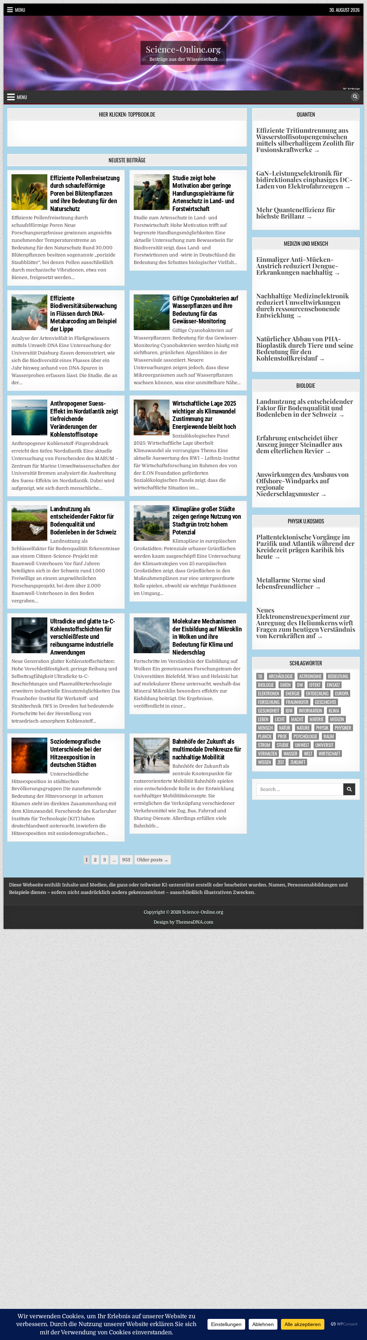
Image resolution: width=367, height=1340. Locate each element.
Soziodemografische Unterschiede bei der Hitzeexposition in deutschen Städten (75, 753)
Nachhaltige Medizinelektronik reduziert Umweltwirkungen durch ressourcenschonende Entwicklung (302, 305)
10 (260, 676)
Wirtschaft (329, 753)
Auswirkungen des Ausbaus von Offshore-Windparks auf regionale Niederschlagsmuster (302, 484)
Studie (283, 745)
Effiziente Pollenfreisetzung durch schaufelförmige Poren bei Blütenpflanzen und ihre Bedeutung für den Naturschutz (84, 193)
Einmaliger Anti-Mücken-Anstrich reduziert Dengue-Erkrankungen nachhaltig (298, 266)
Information (310, 710)
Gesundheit (268, 710)
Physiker (343, 727)
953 (126, 859)
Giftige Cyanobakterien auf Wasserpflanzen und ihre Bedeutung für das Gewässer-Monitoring (205, 309)
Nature (303, 727)
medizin (337, 719)
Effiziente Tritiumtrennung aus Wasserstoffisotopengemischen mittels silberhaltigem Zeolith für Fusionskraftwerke (305, 140)
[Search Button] (355, 97)
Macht (297, 719)
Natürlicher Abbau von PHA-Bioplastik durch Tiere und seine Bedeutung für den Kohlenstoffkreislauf (304, 348)
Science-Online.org (183, 49)
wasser (290, 753)
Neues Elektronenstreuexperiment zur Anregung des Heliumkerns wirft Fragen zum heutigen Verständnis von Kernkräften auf (305, 623)
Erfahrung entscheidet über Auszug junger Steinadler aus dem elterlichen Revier (299, 444)
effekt (314, 684)
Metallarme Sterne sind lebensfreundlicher (290, 583)
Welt (308, 753)
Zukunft (297, 762)
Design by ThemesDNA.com (183, 922)
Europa (341, 693)
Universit (324, 745)
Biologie (266, 684)
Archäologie (281, 676)
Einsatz (333, 684)
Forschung (269, 702)
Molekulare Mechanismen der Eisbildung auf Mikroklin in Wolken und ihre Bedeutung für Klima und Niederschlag (207, 636)
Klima (334, 710)
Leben (263, 719)
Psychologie (305, 736)
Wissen (264, 762)
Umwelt (302, 745)
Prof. (282, 736)
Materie (317, 719)
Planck (264, 736)
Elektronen (268, 693)
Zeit (280, 762)
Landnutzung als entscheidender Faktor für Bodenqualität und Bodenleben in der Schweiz (83, 520)
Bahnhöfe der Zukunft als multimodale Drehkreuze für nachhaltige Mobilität (206, 749)
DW (300, 684)
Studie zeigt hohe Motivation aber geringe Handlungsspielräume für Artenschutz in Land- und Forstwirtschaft (203, 193)
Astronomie (310, 676)
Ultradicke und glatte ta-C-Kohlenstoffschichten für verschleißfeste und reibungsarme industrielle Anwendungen (82, 636)
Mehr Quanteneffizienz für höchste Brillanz (295, 212)
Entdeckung (317, 693)
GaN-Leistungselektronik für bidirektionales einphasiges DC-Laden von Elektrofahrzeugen (304, 179)
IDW (289, 710)
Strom (264, 745)
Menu (20, 9)
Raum (329, 736)
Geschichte (325, 702)
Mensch (265, 727)
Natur (284, 727)
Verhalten (267, 753)
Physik (322, 727)
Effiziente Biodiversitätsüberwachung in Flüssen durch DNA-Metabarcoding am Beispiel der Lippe (83, 313)
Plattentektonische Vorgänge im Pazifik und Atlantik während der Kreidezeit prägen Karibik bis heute (305, 547)
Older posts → (152, 859)
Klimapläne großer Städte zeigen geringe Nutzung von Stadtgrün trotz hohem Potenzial (206, 520)
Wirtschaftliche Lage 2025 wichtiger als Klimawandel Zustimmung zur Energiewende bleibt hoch (204, 415)
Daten (285, 684)
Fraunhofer (297, 702)
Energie (293, 693)
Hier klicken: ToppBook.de (127, 114)
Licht (280, 719)
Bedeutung (338, 676)
